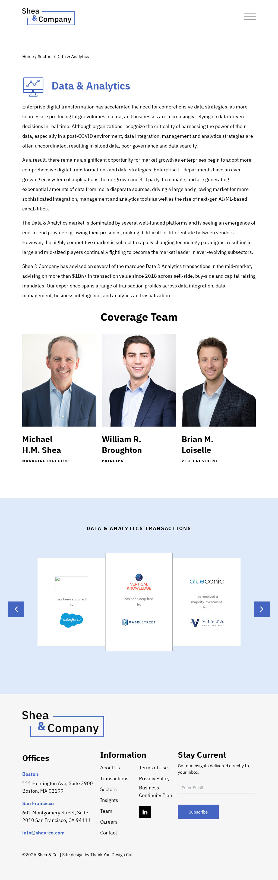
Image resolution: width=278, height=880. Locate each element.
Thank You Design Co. (111, 854)
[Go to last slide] (16, 609)
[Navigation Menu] (250, 17)
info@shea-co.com (43, 833)
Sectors (46, 56)
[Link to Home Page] (48, 16)
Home (28, 56)
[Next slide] (262, 609)
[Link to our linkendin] (145, 812)
